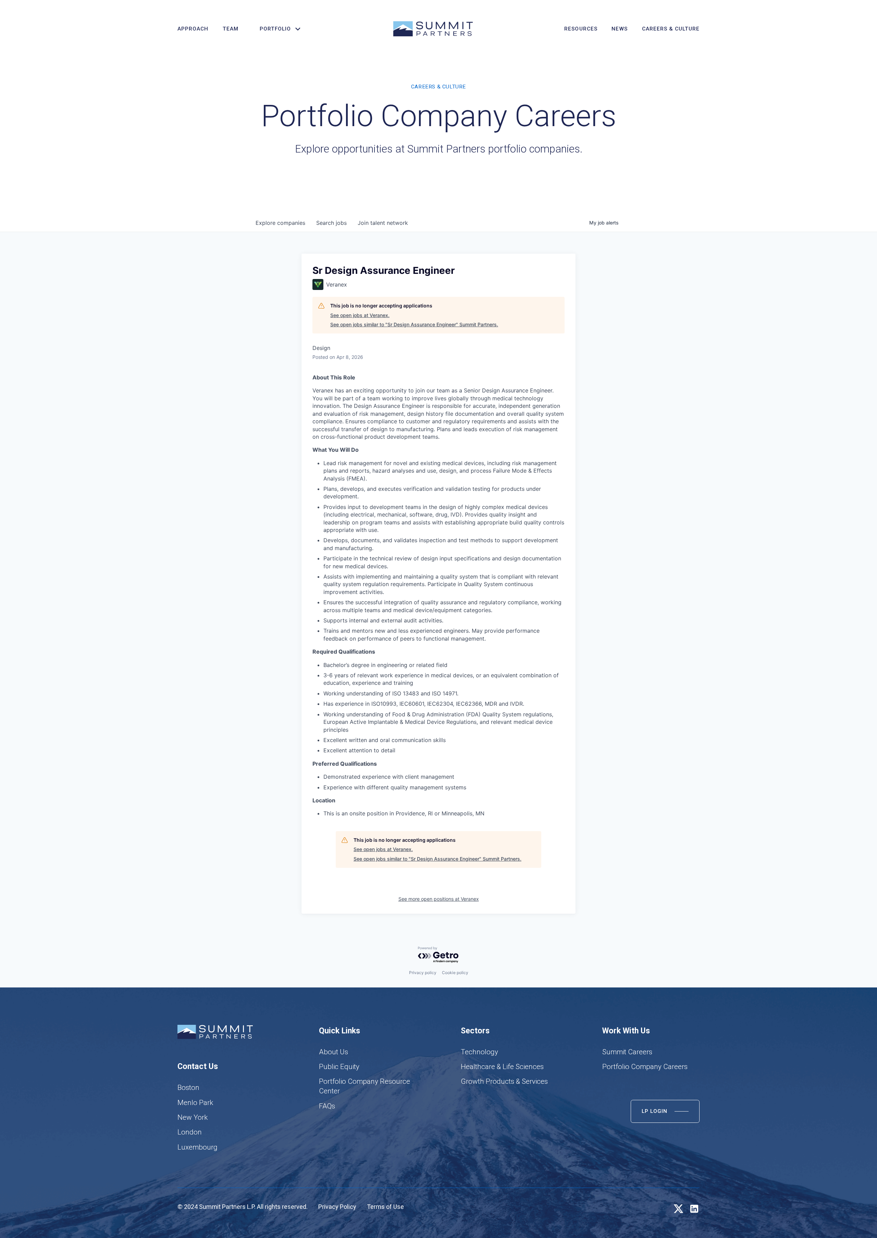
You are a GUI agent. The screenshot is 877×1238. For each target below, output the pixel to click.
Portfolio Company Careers (645, 1067)
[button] (276, 29)
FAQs (327, 1106)
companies (280, 222)
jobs (331, 222)
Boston (188, 1087)
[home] (433, 28)
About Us (333, 1052)
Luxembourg (197, 1147)
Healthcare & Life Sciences (502, 1067)
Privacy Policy (337, 1206)
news (620, 29)
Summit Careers (627, 1052)
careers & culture (671, 29)
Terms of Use (385, 1206)
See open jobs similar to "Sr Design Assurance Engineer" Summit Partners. (414, 324)
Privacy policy (422, 972)
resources (580, 29)
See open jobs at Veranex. (360, 315)
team (230, 29)
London (189, 1132)
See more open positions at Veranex (438, 899)
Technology (479, 1052)
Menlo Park (195, 1103)
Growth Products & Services (504, 1081)
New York (192, 1117)
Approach (192, 29)
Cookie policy (455, 972)
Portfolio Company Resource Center (364, 1086)
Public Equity (339, 1067)
